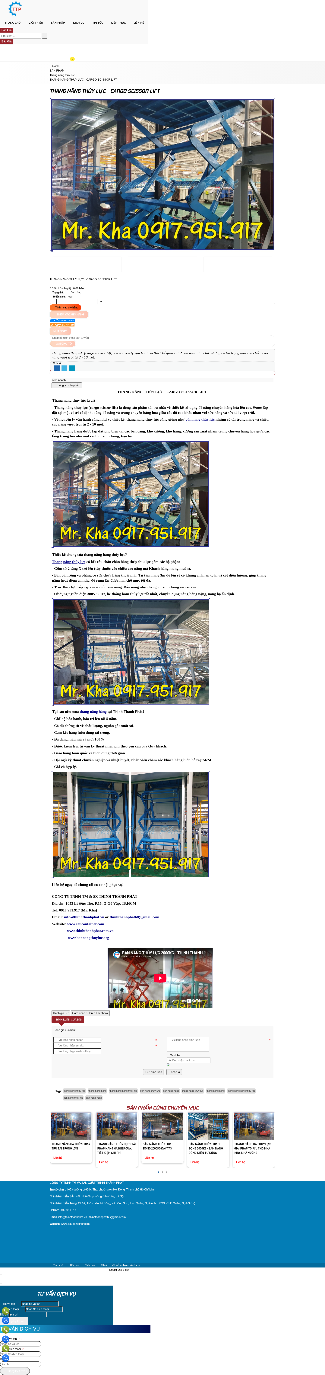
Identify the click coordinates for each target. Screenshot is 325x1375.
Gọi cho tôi (64, 343)
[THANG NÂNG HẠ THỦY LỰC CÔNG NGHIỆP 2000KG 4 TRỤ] (208, 1126)
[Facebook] (56, 368)
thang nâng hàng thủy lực (123, 1090)
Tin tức (97, 22)
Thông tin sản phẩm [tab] (67, 385)
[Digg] (71, 368)
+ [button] (101, 301)
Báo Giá (6, 30)
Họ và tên (11, 1303)
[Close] (1, 1274)
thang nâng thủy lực (74, 1090)
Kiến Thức (118, 22)
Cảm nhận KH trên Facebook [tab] (90, 1013)
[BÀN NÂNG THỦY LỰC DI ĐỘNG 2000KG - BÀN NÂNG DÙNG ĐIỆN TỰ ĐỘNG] (116, 1126)
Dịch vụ (78, 22)
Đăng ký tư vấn (15, 1321)
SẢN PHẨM (58, 22)
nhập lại (175, 1072)
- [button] (53, 301)
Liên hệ (139, 22)
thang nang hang (216, 1090)
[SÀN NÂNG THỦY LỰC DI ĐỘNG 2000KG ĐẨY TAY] (71, 1126)
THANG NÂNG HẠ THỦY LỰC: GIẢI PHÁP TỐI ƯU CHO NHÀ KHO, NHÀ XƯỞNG (161, 1149)
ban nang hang (94, 1097)
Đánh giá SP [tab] (60, 1013)
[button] (75, 29)
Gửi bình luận (153, 1072)
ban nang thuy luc (73, 1097)
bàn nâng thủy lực (150, 1090)
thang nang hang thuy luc (241, 1090)
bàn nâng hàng (171, 1090)
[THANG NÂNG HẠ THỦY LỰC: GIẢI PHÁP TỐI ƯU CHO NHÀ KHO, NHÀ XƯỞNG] (162, 1126)
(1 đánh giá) (64, 288)
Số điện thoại (13, 1309)
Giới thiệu (36, 22)
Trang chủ (13, 22)
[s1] (15, 16)
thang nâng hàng (97, 1090)
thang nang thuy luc (193, 1090)
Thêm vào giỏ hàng (66, 307)
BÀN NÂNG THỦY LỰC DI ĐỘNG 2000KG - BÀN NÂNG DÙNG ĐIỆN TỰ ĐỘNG (114, 1149)
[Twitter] (64, 368)
